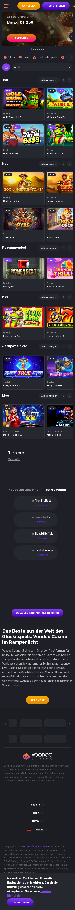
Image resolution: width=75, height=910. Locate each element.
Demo (24, 105)
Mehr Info (14, 459)
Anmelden (29, 5)
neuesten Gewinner (24, 490)
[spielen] (23, 97)
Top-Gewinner (55, 490)
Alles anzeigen (49, 80)
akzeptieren (20, 902)
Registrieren (56, 5)
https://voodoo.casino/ (37, 846)
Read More (37, 700)
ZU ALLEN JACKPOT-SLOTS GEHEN (37, 613)
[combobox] (42, 67)
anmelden (21, 38)
